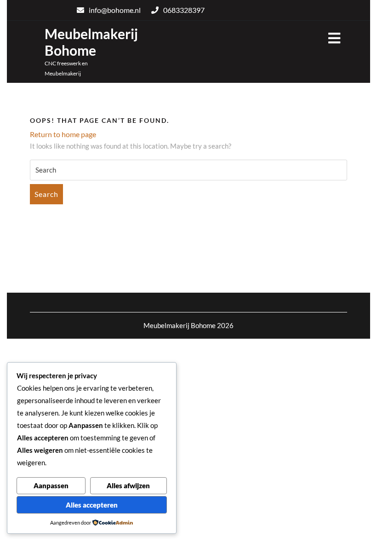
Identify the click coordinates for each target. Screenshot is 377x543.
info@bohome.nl (115, 10)
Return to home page (63, 134)
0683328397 (184, 10)
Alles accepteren (92, 505)
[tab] (334, 38)
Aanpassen (51, 485)
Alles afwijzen (128, 485)
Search (46, 194)
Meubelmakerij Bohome (91, 41)
